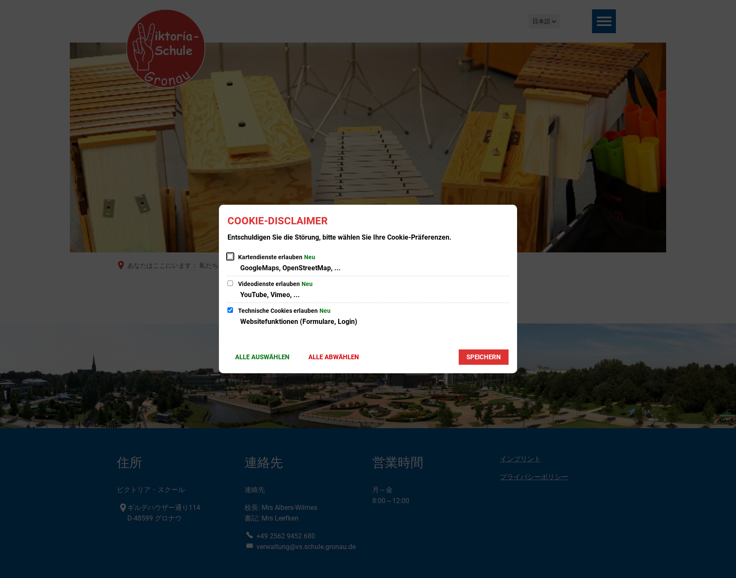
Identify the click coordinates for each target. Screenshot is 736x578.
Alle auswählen (262, 357)
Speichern (483, 357)
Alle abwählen (333, 357)
